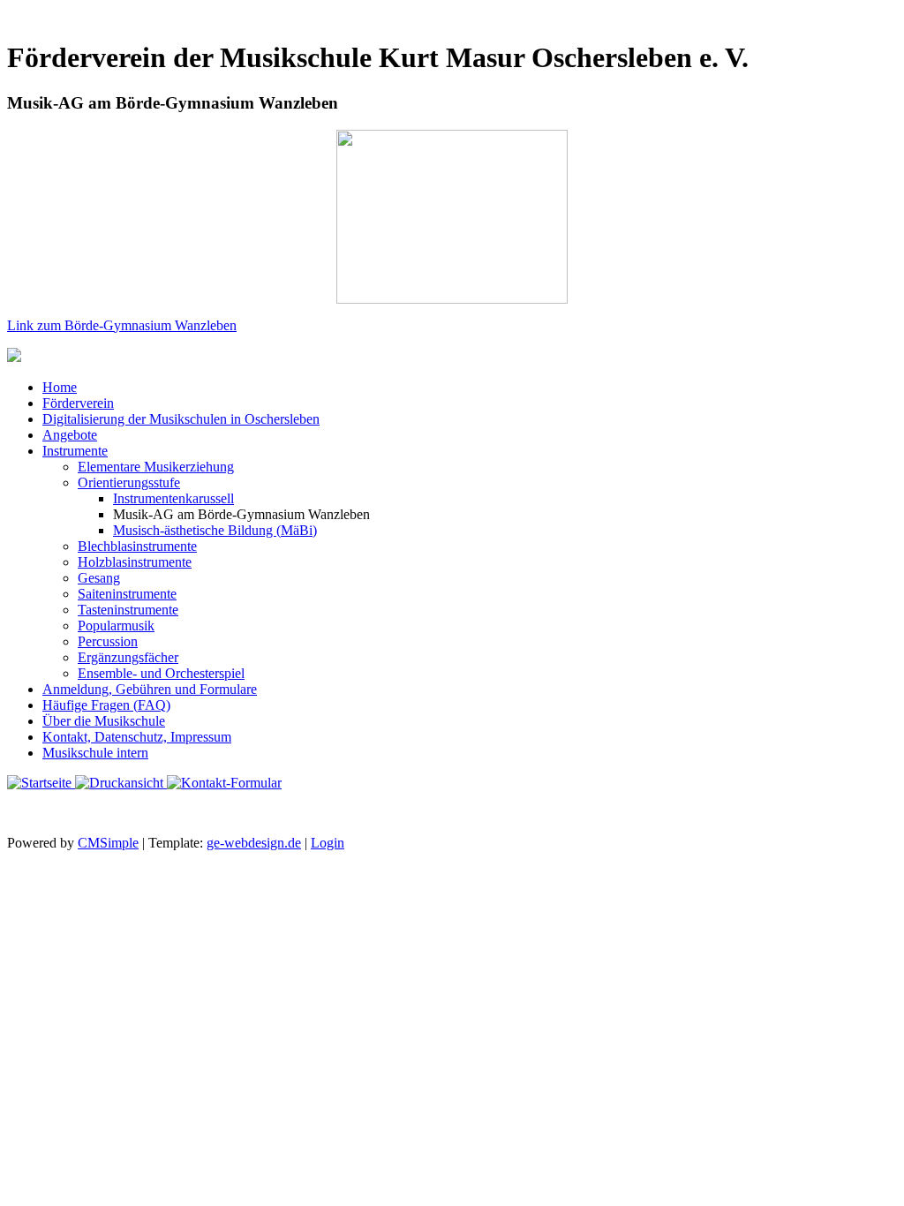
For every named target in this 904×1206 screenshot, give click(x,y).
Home (59, 387)
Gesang (99, 577)
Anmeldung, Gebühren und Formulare (149, 689)
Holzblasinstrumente (135, 561)
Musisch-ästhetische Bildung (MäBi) (215, 530)
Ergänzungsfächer (128, 657)
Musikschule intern (95, 752)
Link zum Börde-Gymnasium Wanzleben (122, 325)
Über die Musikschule (103, 720)
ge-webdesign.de (254, 842)
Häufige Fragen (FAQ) (106, 704)
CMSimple (108, 842)
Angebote (69, 434)
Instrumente (75, 450)
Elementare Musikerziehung (156, 466)
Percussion (108, 641)
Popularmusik (116, 625)
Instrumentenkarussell (173, 498)
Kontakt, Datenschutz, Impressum (136, 736)
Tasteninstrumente (128, 609)
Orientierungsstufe (129, 482)
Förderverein (78, 403)
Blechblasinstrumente (137, 546)
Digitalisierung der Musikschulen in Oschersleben (181, 418)
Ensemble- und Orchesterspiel (161, 673)
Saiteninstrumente (127, 593)
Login (327, 842)
